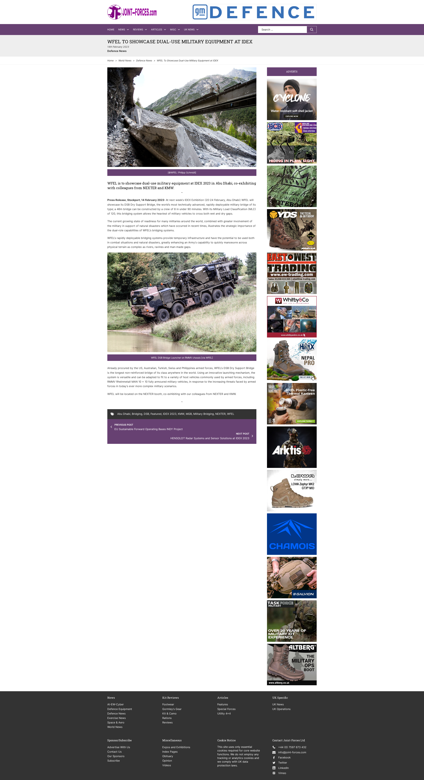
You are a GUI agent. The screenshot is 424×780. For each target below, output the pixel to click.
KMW (181, 413)
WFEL (230, 413)
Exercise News (116, 718)
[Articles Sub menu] (165, 29)
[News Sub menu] (128, 29)
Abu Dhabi (123, 413)
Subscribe (113, 760)
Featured (156, 413)
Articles (156, 29)
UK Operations (281, 709)
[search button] (312, 29)
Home (110, 29)
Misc (173, 29)
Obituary (167, 756)
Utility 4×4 (224, 713)
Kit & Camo (169, 713)
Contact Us (114, 751)
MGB (189, 413)
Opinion (167, 760)
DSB (146, 413)
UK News (189, 29)
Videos (166, 765)
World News (124, 60)
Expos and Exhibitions (176, 747)
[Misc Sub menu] (179, 29)
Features (222, 704)
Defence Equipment (119, 709)
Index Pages (170, 751)
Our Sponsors (115, 756)
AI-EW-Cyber (115, 704)
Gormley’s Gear (172, 709)
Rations (167, 718)
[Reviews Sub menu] (146, 29)
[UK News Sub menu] (197, 29)
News (121, 29)
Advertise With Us (118, 747)
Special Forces (226, 709)
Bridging (137, 413)
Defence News (117, 51)
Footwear (168, 704)
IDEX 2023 (169, 413)
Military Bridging (203, 413)
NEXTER (220, 413)
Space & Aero (115, 722)
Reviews (138, 29)
